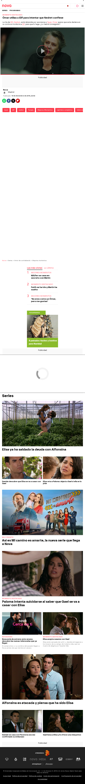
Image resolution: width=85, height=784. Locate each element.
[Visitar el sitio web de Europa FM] (69, 759)
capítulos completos (65, 110)
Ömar (55, 22)
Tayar (49, 22)
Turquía (30, 110)
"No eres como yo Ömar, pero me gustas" (43, 300)
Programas (15, 10)
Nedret (17, 22)
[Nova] (11, 5)
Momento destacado (12, 598)
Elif (11, 22)
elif (13, 110)
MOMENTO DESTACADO (42, 284)
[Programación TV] (72, 5)
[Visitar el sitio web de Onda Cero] (60, 759)
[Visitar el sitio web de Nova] (33, 759)
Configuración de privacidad (71, 776)
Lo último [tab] (49, 268)
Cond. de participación (51, 776)
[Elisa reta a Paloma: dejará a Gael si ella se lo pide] (63, 467)
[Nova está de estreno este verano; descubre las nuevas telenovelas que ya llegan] (22, 623)
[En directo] (67, 5)
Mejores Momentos (45, 110)
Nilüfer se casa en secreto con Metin (40, 276)
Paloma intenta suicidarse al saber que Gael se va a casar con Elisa (41, 603)
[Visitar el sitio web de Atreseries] (51, 759)
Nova (4, 260)
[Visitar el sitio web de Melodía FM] (78, 759)
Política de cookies (35, 776)
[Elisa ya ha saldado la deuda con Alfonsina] (42, 424)
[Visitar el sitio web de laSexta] (15, 759)
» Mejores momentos (39, 260)
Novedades (7, 637)
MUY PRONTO (7, 537)
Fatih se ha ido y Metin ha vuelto (44, 288)
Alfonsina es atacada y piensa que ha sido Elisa (37, 703)
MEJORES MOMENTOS (41, 273)
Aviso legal (7, 776)
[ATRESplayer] (77, 5)
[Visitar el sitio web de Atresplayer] (38, 764)
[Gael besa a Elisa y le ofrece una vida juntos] (63, 721)
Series (4, 10)
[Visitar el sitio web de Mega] (42, 759)
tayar (6, 110)
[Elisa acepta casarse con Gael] (63, 623)
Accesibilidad (42, 779)
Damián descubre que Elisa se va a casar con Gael (21, 482)
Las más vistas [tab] (34, 268)
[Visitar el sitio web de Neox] (24, 759)
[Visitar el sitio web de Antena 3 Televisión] (6, 759)
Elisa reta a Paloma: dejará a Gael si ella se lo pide (62, 482)
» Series (9, 260)
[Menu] (82, 5)
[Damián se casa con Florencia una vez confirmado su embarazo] (22, 721)
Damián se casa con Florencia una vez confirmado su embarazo (18, 736)
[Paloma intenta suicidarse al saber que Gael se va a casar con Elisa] (42, 574)
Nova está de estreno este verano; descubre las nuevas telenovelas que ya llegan (19, 641)
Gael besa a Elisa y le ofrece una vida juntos (62, 735)
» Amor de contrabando (21, 260)
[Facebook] (4, 92)
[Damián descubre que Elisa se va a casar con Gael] (22, 467)
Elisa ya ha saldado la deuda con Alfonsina (34, 449)
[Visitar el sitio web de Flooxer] (49, 764)
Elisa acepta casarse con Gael (56, 639)
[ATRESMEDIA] (42, 753)
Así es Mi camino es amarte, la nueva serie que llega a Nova (41, 542)
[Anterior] (1, 0)
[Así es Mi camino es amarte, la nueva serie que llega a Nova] (42, 513)
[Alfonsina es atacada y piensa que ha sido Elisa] (42, 677)
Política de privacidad (19, 776)
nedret (21, 110)
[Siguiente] (83, 0)
